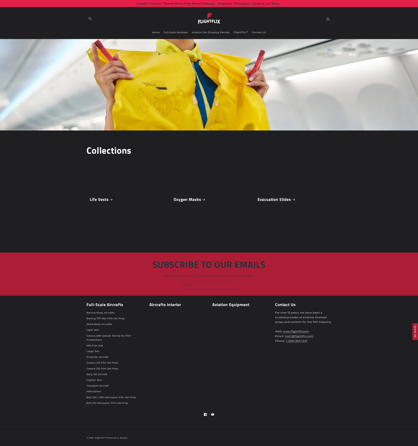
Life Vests (99, 199)
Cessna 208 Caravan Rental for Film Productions (109, 337)
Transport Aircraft (98, 385)
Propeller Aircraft (97, 357)
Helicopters (94, 391)
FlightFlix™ (100, 438)
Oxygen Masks (187, 199)
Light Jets (93, 329)
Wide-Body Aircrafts (99, 324)
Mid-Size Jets (95, 345)
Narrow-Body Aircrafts (101, 312)
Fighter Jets (94, 380)
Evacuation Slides (274, 199)
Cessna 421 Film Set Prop (102, 362)
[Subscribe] (234, 285)
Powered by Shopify (117, 438)
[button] (90, 18)
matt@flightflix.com (299, 336)
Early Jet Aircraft (97, 374)
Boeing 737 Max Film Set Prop (106, 318)
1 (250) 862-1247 (297, 340)
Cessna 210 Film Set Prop (102, 368)
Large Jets (93, 351)
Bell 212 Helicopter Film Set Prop (107, 403)
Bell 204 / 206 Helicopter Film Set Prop (111, 397)
